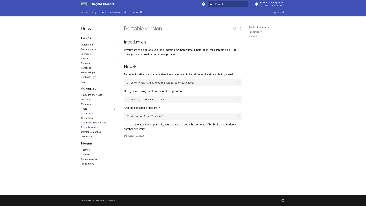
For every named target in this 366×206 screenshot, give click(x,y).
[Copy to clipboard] (238, 83)
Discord (136, 12)
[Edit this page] (240, 28)
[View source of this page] (234, 28)
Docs (103, 12)
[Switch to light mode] (203, 4)
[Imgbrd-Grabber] (84, 4)
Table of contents (259, 27)
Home (84, 12)
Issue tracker (117, 12)
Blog (94, 12)
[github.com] (283, 200)
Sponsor (277, 12)
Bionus (112, 200)
